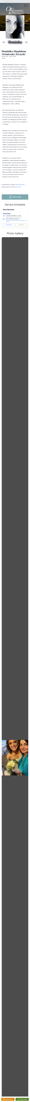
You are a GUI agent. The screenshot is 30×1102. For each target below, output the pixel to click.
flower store (18, 187)
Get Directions (9, 224)
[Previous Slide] (3, 757)
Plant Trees (21, 224)
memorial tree (19, 184)
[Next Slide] (26, 757)
